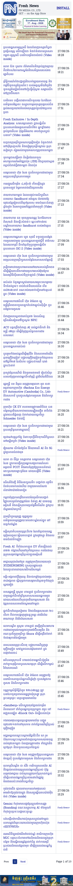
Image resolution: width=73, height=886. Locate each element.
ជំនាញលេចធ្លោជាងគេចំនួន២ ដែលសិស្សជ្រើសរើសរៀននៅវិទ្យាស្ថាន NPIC (24, 318)
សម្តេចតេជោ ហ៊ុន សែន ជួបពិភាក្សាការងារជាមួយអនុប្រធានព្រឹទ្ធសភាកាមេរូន (28, 175)
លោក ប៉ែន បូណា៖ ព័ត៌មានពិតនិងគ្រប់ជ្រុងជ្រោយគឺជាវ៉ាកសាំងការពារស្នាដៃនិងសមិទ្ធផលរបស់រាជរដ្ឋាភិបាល (28, 70)
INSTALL (63, 8)
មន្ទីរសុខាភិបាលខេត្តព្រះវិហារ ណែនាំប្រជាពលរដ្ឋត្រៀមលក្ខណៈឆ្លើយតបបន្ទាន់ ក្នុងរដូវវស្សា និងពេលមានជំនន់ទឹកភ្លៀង (28, 536)
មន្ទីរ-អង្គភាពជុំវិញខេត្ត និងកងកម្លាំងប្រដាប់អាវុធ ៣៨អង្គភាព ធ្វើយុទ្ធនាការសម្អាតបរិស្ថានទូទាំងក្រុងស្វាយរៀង (28, 581)
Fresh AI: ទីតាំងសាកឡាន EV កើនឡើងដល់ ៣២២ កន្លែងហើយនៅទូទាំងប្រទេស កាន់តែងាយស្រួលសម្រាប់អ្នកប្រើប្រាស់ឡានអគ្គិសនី (28, 551)
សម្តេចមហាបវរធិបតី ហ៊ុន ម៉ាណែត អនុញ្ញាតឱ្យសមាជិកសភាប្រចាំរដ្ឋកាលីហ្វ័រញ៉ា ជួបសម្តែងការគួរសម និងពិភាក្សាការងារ (27, 679)
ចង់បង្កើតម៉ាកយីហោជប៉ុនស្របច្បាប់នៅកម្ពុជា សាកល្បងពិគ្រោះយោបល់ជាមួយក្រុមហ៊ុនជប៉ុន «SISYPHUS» (26, 823)
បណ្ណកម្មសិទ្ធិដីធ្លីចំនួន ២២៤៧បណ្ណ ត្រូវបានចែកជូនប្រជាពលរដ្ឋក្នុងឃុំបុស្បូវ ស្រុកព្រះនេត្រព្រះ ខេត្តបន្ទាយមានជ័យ (24, 694)
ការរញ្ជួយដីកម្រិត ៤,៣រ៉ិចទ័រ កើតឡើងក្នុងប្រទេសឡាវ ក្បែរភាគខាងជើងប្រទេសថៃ (24, 186)
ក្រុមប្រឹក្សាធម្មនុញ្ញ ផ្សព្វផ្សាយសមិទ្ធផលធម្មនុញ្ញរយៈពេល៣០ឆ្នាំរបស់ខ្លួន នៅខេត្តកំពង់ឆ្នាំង (26, 521)
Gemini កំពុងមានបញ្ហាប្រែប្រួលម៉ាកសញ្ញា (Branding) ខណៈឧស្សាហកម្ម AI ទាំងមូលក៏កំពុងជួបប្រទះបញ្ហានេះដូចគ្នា (27, 808)
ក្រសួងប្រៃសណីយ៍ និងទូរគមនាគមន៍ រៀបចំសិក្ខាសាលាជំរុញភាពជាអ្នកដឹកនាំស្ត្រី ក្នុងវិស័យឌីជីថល (28, 375)
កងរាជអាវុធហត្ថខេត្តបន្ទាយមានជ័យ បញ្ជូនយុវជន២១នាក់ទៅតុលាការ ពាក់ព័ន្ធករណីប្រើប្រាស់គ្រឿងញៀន (28, 725)
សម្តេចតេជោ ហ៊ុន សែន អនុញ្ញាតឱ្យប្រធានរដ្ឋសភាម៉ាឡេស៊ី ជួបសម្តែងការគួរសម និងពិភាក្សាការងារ (28, 757)
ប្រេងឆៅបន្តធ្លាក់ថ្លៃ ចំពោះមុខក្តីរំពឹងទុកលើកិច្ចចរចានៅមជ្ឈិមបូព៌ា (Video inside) (28, 439)
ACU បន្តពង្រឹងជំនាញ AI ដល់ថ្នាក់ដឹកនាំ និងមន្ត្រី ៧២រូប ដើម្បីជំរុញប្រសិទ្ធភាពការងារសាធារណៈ (26, 332)
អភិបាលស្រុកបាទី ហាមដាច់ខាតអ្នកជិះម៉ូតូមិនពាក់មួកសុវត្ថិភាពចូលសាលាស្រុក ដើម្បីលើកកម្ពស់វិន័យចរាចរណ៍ (28, 664)
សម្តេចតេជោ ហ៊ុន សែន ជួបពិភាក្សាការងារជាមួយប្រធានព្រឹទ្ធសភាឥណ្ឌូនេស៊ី (28, 428)
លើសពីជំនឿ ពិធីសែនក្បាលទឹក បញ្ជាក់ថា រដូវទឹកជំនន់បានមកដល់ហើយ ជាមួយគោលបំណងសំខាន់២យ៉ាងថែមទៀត (28, 486)
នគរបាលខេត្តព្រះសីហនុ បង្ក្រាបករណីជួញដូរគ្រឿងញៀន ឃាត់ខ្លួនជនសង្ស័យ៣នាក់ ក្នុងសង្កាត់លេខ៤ (25, 649)
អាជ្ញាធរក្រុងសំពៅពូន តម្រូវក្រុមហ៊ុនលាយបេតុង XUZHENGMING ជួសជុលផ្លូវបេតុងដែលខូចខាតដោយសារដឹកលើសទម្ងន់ (27, 566)
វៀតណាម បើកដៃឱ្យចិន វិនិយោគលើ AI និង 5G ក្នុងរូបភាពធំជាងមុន (27, 450)
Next (23, 861)
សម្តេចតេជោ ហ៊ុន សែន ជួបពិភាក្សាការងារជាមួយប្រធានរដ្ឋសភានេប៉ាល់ (28, 345)
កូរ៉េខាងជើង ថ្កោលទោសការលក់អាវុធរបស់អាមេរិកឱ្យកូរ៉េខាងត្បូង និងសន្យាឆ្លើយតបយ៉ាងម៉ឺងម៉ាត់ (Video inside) (28, 793)
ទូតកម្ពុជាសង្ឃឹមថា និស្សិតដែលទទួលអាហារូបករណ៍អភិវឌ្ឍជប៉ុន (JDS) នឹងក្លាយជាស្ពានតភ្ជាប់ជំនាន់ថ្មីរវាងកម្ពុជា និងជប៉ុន (28, 162)
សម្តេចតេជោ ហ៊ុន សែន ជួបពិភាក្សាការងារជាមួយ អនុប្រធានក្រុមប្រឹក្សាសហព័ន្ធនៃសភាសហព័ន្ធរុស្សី (28, 258)
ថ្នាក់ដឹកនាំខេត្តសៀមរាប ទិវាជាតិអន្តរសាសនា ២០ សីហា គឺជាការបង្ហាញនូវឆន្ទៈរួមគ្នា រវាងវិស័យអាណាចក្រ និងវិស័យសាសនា (28, 615)
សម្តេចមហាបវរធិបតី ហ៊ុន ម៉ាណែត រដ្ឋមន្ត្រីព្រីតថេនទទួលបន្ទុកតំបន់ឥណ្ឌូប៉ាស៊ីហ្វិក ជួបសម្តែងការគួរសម (27, 305)
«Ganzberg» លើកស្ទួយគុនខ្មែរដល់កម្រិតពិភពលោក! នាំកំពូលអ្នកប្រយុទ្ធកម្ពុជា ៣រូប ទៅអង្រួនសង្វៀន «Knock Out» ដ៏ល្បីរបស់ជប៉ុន (27, 709)
